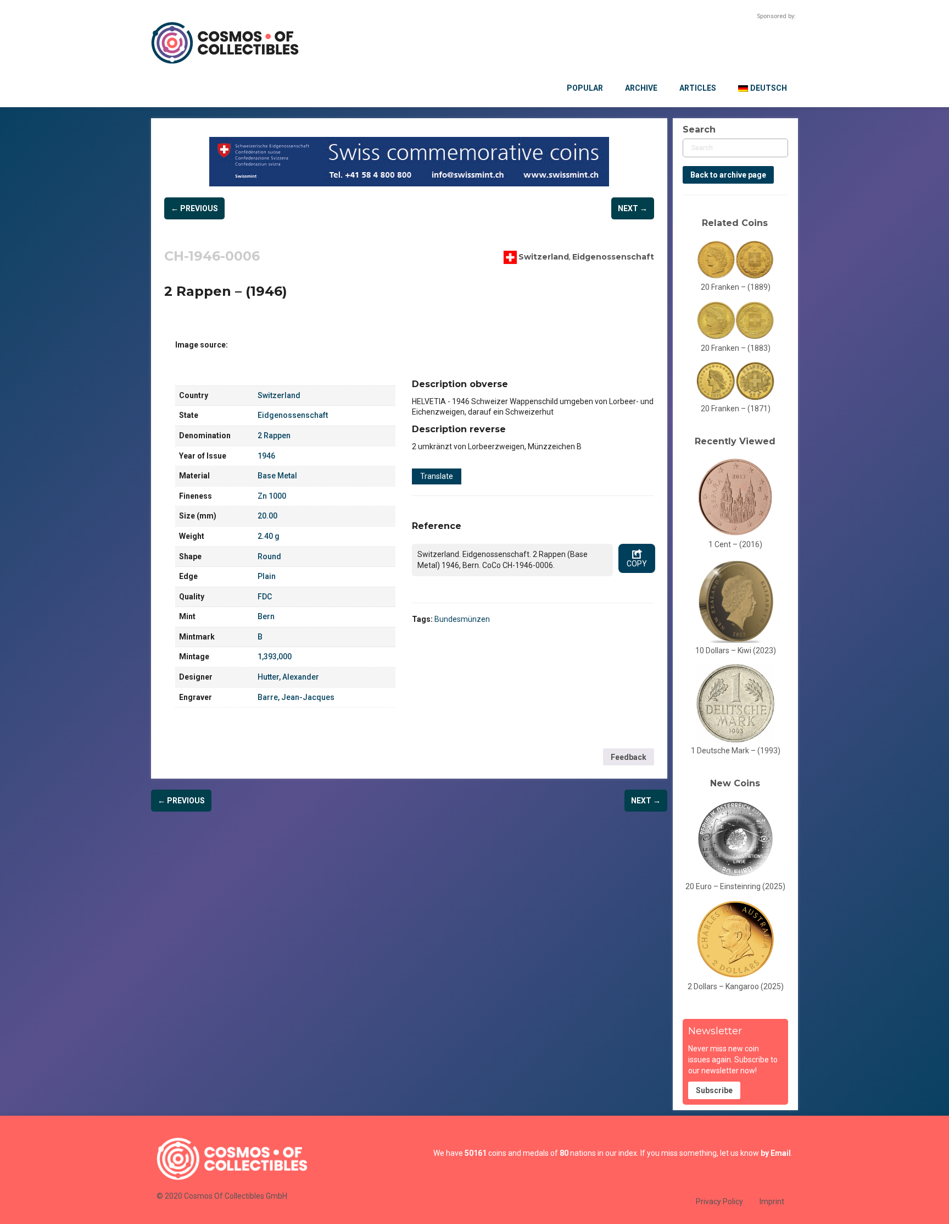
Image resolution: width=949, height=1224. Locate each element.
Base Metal (277, 475)
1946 (266, 455)
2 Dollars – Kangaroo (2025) (736, 986)
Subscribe (714, 1090)
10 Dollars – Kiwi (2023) (735, 650)
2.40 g (269, 536)
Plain (267, 576)
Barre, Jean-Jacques (296, 697)
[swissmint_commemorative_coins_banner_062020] (409, 161)
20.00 (267, 515)
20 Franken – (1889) (736, 287)
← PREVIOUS (194, 208)
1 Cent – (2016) (735, 544)
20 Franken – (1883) (736, 348)
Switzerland (543, 256)
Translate (436, 476)
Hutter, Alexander (288, 676)
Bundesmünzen (462, 619)
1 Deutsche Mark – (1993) (735, 750)
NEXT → (632, 208)
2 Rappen (274, 435)
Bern (266, 616)
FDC (265, 596)
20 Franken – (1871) (736, 408)
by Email (776, 1153)
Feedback (628, 757)
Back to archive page (728, 174)
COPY (637, 563)
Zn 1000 (272, 496)
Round (269, 556)
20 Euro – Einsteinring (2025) (735, 886)
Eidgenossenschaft (613, 256)
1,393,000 (275, 656)
